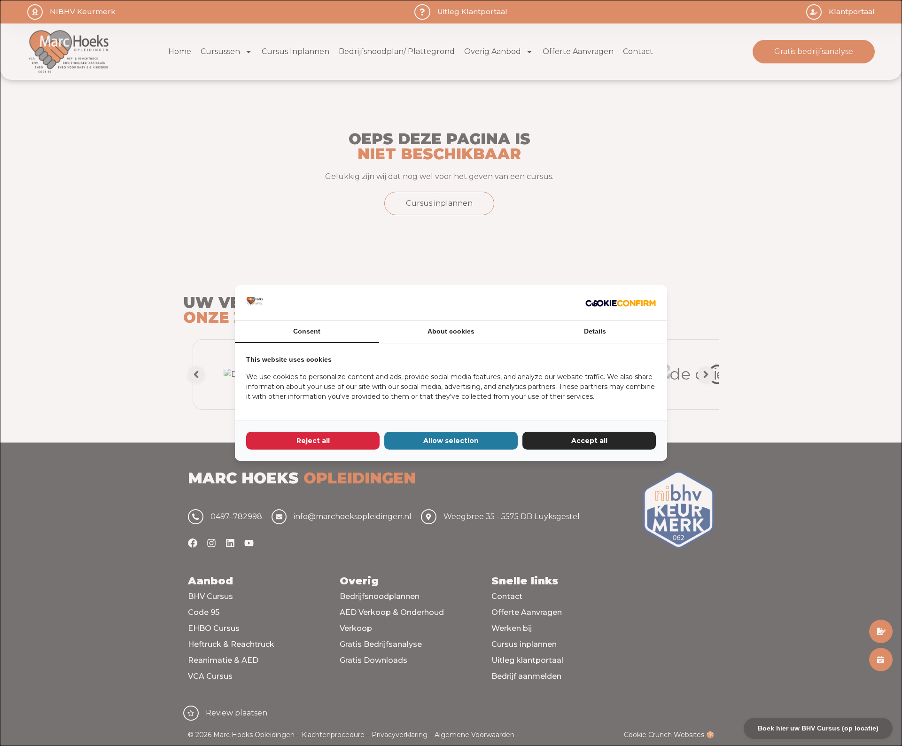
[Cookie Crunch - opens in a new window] (620, 303)
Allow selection (451, 440)
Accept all (589, 440)
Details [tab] (595, 331)
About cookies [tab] (451, 331)
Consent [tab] (306, 331)
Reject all (313, 440)
